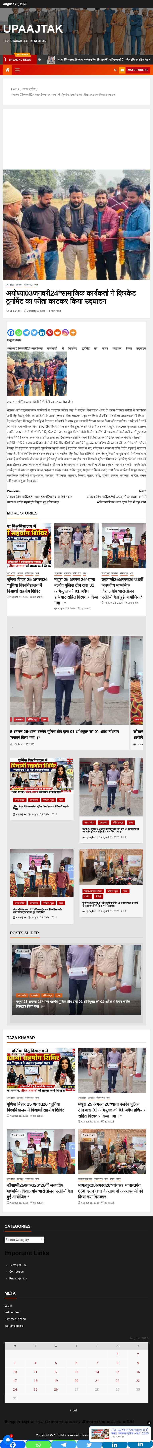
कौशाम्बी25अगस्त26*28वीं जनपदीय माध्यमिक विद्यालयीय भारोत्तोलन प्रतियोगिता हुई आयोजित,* (40, 1191)
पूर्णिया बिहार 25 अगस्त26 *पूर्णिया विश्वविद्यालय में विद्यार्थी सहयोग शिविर (27, 585)
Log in (8, 1305)
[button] (17, 70)
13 (76, 1372)
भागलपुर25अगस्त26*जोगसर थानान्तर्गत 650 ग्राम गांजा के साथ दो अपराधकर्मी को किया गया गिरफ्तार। (110, 1191)
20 (76, 1381)
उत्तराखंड (19, 285)
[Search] (115, 70)
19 (56, 1381)
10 (15, 1372)
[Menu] (17, 70)
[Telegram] (26, 329)
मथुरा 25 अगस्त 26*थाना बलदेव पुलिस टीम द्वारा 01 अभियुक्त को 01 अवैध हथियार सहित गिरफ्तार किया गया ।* (76, 591)
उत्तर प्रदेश (10, 285)
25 (35, 1389)
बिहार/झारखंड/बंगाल (22, 719)
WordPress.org (14, 1325)
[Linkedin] (41, 329)
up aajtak (15, 311)
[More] (73, 329)
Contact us (16, 1271)
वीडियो (72, 719)
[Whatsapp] (18, 329)
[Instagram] (65, 329)
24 (15, 1389)
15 (117, 1372)
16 (138, 1372)
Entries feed (12, 1312)
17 (15, 1381)
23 (138, 1381)
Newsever (89, 1435)
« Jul (73, 1410)
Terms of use (18, 1265)
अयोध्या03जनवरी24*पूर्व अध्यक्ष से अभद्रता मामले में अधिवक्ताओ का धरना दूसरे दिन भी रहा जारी (116, 496)
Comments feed (15, 1319)
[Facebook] (10, 329)
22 (117, 1381)
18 (35, 1381)
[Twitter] (34, 329)
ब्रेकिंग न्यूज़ (28, 285)
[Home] (7, 70)
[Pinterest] (49, 329)
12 (56, 1372)
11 (35, 1372)
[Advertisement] (76, 139)
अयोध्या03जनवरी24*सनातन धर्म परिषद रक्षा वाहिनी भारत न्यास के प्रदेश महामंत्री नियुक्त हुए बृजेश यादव (39, 496)
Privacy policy (18, 1278)
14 (97, 1372)
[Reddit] (57, 329)
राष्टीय (62, 719)
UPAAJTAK (33, 28)
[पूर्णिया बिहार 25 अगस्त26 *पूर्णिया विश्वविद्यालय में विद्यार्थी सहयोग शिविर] (29, 545)
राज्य (36, 285)
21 (97, 1381)
